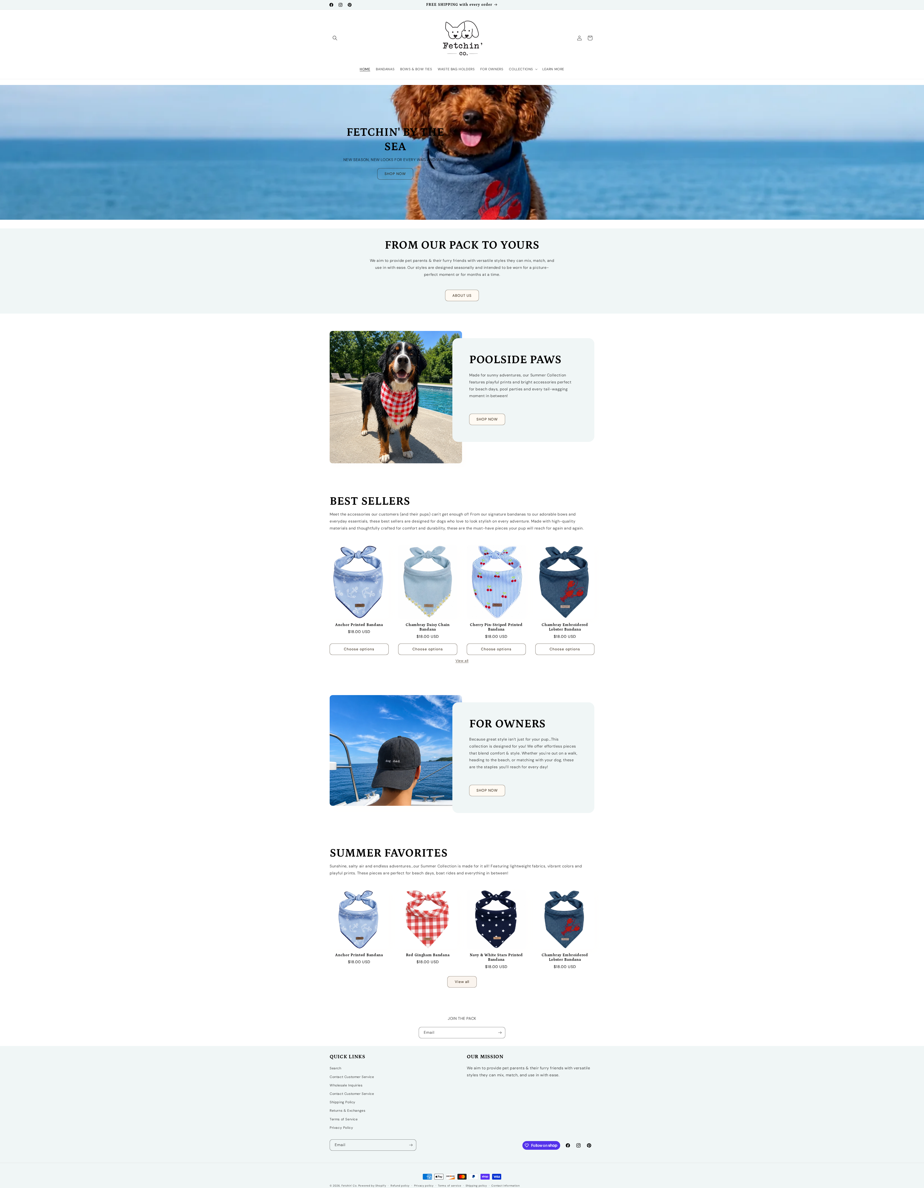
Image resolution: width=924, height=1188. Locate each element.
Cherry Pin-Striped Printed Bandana (496, 627)
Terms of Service (344, 1119)
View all (462, 661)
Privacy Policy (341, 1127)
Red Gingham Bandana (428, 955)
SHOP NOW (395, 174)
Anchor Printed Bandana (359, 625)
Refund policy (400, 1185)
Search (335, 1068)
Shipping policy (476, 1185)
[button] (335, 38)
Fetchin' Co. (349, 1185)
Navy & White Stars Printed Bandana (496, 957)
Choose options (359, 649)
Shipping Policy (342, 1102)
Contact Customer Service (352, 1077)
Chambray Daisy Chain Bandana (427, 627)
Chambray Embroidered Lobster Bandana (565, 627)
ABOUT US (462, 295)
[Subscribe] (499, 1032)
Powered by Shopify (372, 1185)
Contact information (505, 1185)
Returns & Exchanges (347, 1111)
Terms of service (449, 1185)
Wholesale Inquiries (346, 1085)
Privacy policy (424, 1185)
